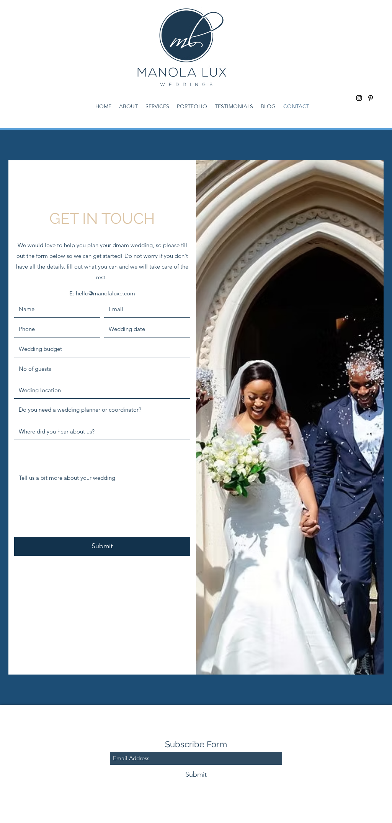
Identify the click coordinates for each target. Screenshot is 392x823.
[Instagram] (359, 98)
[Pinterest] (370, 98)
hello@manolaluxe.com (105, 293)
